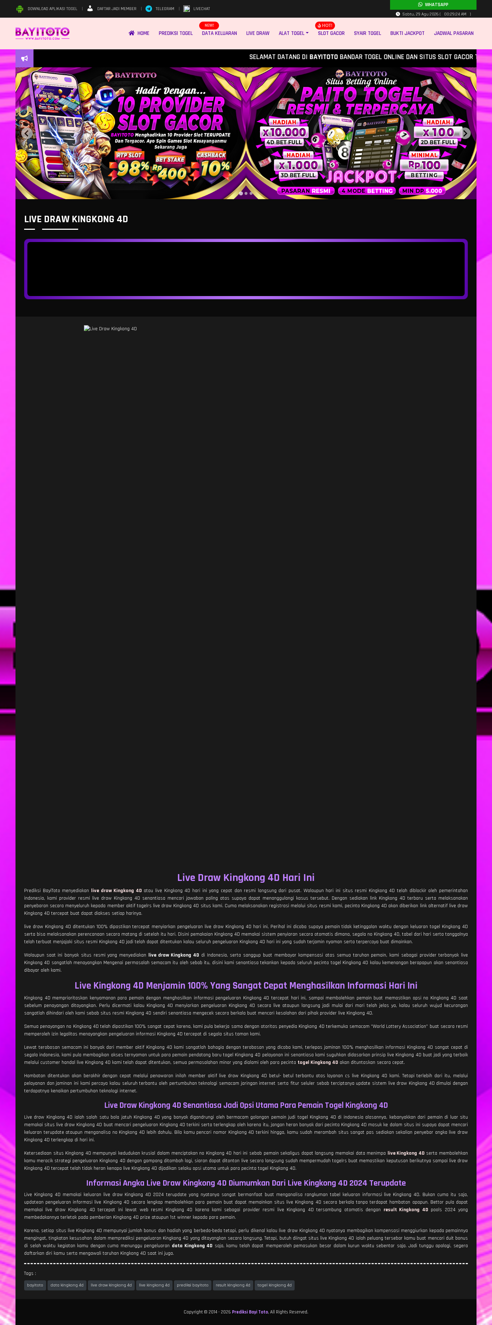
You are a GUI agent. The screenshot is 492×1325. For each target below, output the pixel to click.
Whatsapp (435, 4)
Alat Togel (291, 33)
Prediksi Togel (176, 33)
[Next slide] (465, 133)
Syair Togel (367, 33)
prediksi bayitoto (193, 1285)
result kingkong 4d (233, 1285)
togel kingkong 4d (275, 1285)
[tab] (241, 193)
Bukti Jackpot (407, 33)
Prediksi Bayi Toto (250, 1312)
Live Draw (257, 33)
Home (142, 33)
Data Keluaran (219, 33)
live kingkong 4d (154, 1285)
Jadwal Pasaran (454, 33)
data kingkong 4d (67, 1285)
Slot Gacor (331, 33)
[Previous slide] (27, 133)
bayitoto (35, 1285)
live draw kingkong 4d (111, 1285)
